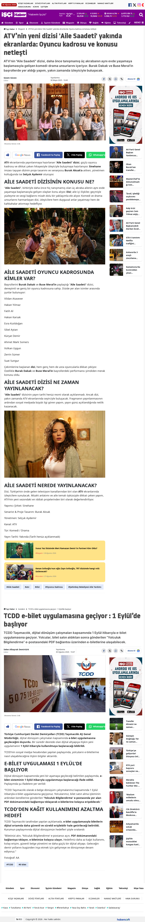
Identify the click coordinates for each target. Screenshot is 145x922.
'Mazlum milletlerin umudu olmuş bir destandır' (133, 797)
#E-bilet (22, 864)
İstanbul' (100, 907)
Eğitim (108, 23)
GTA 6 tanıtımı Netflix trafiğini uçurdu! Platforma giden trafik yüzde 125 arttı (133, 240)
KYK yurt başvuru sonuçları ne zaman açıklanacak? (132, 768)
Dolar (81, 13)
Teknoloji (121, 23)
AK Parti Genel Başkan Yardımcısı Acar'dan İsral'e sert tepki (133, 152)
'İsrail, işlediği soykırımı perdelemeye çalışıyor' (132, 196)
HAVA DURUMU (24, 7)
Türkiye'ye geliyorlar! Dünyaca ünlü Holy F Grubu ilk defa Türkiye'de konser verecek (132, 753)
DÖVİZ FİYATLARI (42, 3)
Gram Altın (111, 13)
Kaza (4, 907)
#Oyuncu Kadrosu (54, 587)
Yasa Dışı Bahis (78, 907)
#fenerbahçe (62, 907)
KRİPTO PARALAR (76, 3)
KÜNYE (36, 7)
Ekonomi (34, 23)
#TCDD (10, 864)
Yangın (49, 907)
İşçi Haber (10, 29)
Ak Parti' (26, 907)
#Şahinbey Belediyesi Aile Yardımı (84, 587)
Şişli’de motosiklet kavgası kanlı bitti (132, 841)
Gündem (9, 23)
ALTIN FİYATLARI (59, 3)
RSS (20, 919)
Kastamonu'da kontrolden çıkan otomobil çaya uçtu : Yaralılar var (133, 270)
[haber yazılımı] (123, 919)
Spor (21, 23)
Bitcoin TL (128, 13)
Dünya (83, 23)
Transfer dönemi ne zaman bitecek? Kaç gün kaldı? (132, 724)
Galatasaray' (113, 907)
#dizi (37, 587)
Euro (94, 13)
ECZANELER (91, 3)
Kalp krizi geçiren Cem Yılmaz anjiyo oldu (132, 211)
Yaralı (90, 907)
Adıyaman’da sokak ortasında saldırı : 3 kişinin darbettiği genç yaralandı (133, 827)
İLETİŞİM (44, 7)
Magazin (70, 23)
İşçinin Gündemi (52, 23)
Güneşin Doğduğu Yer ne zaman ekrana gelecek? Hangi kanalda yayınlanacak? (133, 738)
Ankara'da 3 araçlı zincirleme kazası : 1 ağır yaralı (132, 255)
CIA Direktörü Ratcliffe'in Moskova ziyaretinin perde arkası (132, 812)
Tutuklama (15, 907)
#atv (27, 587)
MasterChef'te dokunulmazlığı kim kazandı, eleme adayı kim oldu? (133, 182)
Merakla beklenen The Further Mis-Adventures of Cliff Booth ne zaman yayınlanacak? (133, 782)
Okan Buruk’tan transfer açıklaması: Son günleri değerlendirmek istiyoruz (133, 167)
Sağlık (96, 23)
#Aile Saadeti (13, 587)
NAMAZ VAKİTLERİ (105, 3)
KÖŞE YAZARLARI (25, 3)
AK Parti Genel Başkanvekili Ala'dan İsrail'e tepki (133, 226)
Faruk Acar (38, 907)
